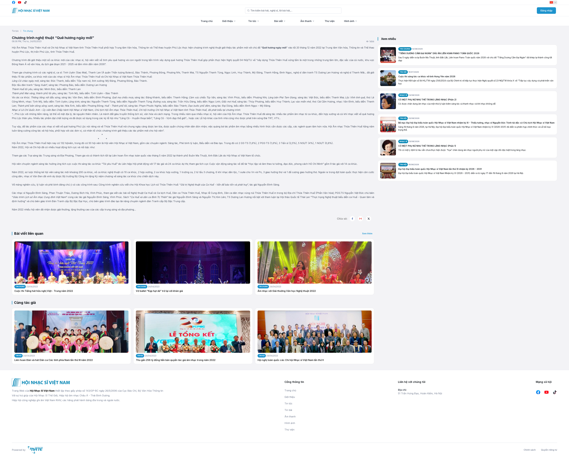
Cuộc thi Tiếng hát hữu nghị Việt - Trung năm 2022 (43, 291)
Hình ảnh (349, 21)
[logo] (31, 10)
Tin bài (288, 410)
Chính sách (530, 449)
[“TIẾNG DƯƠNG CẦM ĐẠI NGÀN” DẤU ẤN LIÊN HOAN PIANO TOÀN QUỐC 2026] (388, 55)
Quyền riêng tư (549, 449)
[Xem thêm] (368, 218)
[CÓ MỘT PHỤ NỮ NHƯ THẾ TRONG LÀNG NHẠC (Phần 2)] (388, 101)
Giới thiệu (227, 21)
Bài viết (278, 21)
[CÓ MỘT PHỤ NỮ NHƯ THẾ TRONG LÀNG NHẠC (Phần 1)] (388, 147)
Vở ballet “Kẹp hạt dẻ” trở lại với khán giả (159, 291)
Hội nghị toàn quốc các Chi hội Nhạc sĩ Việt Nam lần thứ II (291, 360)
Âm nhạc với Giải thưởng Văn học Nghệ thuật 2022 (287, 291)
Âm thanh (306, 21)
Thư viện (330, 21)
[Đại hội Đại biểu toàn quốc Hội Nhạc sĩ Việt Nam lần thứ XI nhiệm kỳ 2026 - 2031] (388, 171)
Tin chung (28, 31)
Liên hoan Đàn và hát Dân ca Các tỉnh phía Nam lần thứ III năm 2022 (53, 360)
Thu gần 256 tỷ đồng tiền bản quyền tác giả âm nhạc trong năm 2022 (175, 360)
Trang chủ (207, 21)
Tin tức (252, 21)
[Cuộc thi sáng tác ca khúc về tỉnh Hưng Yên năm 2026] (388, 78)
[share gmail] (360, 218)
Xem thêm (367, 233)
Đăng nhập (546, 10)
